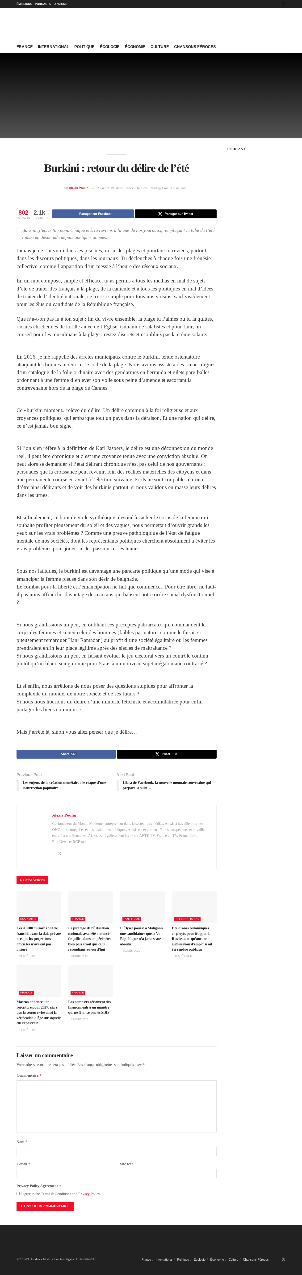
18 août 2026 (79, 956)
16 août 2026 (131, 950)
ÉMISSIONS (24, 4)
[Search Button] (283, 47)
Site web (127, 1164)
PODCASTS (43, 4)
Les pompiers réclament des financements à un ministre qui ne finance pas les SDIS (89, 1007)
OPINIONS (60, 4)
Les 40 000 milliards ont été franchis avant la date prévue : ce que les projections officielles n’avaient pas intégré (39, 938)
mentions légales (64, 1259)
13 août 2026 (79, 1019)
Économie (135, 47)
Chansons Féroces (195, 47)
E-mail (23, 1164)
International (53, 47)
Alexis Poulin (78, 188)
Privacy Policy (89, 1194)
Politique (84, 47)
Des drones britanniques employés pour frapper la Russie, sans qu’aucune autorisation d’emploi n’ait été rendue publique (192, 938)
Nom (22, 1142)
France (25, 47)
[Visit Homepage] (52, 24)
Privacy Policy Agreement (39, 1186)
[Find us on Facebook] (277, 4)
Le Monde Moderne (42, 1259)
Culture (160, 47)
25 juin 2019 (105, 188)
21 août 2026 (27, 956)
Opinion (141, 188)
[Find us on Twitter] (283, 4)
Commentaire (29, 1075)
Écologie (110, 47)
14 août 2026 (27, 1030)
